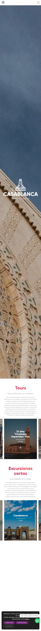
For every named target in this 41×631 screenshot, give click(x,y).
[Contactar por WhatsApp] (37, 620)
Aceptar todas (9, 622)
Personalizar (8, 626)
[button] (38, 439)
